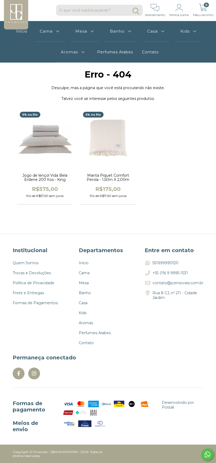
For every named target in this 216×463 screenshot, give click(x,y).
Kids (185, 31)
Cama (46, 31)
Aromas (69, 51)
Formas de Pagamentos (35, 303)
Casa (152, 31)
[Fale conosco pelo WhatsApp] (207, 454)
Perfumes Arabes (115, 52)
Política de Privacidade (33, 283)
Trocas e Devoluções (32, 273)
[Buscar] (136, 11)
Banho (117, 31)
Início (84, 263)
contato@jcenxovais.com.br (178, 283)
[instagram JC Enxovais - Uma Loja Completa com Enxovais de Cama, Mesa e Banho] (34, 373)
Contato (150, 52)
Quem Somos (25, 263)
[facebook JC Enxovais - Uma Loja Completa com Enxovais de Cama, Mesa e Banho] (18, 373)
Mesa (81, 31)
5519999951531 (166, 263)
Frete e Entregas (28, 293)
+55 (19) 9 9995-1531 (170, 273)
